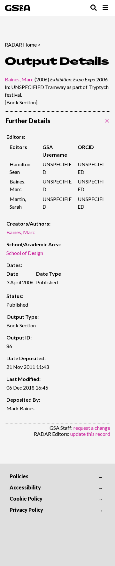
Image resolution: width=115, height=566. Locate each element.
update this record (90, 434)
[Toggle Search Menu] (93, 8)
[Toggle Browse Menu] (105, 8)
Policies (19, 476)
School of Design (24, 253)
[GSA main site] (17, 8)
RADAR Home (21, 44)
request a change (91, 428)
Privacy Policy (26, 510)
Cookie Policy (26, 498)
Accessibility (25, 487)
